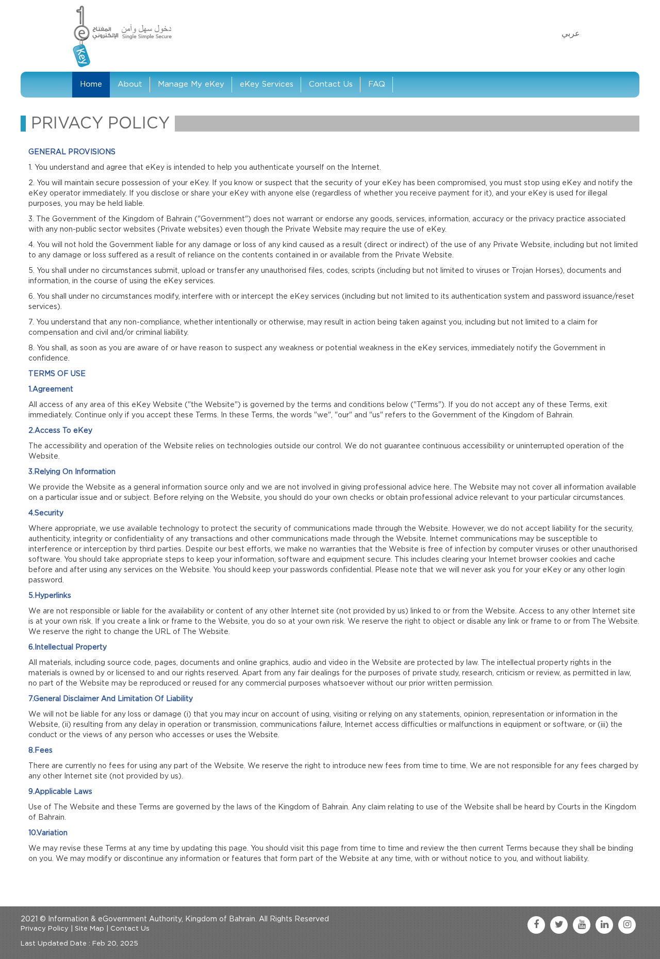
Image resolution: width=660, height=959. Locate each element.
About (130, 84)
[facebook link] (536, 925)
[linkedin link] (604, 925)
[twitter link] (559, 925)
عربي (571, 33)
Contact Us (331, 84)
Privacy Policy (45, 928)
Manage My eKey (191, 84)
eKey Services (266, 84)
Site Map (89, 928)
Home (91, 84)
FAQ (376, 84)
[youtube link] (581, 925)
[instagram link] (627, 925)
